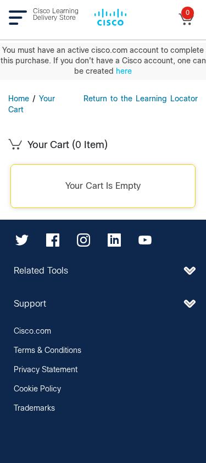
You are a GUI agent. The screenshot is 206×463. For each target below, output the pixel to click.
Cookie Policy (37, 389)
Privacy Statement (45, 370)
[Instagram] (83, 240)
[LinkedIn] (114, 240)
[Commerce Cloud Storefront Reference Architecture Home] (110, 16)
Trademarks (34, 408)
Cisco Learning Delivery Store (56, 14)
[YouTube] (145, 240)
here (124, 71)
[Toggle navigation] (20, 17)
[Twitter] (22, 240)
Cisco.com (32, 331)
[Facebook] (52, 240)
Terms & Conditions (47, 351)
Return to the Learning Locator (140, 99)
